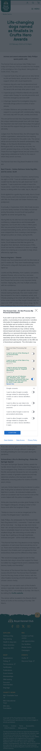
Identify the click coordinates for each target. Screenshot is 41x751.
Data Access (20, 440)
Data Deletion (8, 440)
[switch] (33, 354)
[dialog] (20, 375)
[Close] (37, 311)
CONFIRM (12, 432)
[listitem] (20, 348)
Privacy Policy (32, 440)
